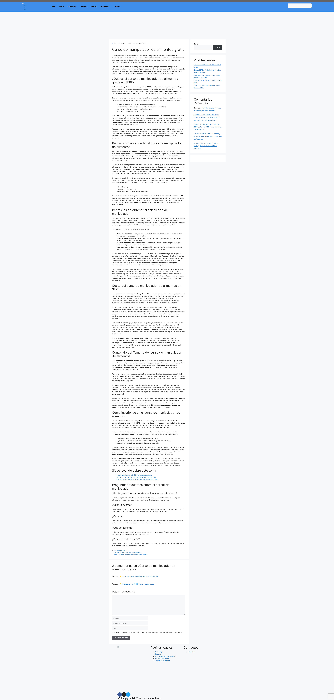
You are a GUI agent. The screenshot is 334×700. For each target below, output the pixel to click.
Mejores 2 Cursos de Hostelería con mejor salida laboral (136, 477)
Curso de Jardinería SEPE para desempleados (127, 552)
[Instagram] (124, 694)
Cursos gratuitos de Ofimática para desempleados (134, 475)
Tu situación (116, 6)
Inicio (53, 6)
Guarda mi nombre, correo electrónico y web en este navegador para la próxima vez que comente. (148, 632)
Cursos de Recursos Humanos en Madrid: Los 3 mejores (130, 554)
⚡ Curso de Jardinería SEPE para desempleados (136, 584)
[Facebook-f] (119, 694)
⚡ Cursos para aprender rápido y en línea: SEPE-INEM (138, 576)
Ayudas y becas (71, 6)
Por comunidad (104, 6)
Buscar (196, 44)
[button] (300, 9)
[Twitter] (128, 694)
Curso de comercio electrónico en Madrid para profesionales (137, 479)
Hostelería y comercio (120, 550)
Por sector (94, 6)
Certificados (83, 6)
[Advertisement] (167, 24)
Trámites (61, 6)
